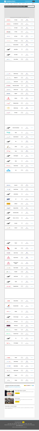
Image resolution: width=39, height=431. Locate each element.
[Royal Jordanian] (8, 267)
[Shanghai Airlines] (8, 286)
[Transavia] (8, 329)
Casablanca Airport (11, 1)
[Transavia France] (8, 333)
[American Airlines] (8, 44)
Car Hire (12, 423)
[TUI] (8, 338)
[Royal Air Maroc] (8, 257)
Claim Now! (17, 393)
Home (8, 423)
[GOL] (8, 141)
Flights (10, 423)
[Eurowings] (8, 112)
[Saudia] (8, 281)
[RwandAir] (8, 271)
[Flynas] (8, 132)
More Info (32, 36)
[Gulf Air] (8, 146)
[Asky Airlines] (8, 49)
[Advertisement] (19, 12)
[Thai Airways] (8, 325)
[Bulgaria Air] (8, 77)
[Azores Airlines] (8, 59)
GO (33, 1)
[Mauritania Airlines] (8, 212)
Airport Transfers (15, 423)
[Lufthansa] (8, 203)
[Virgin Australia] (8, 370)
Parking (19, 423)
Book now (17, 401)
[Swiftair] (8, 311)
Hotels (21, 423)
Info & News (23, 423)
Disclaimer (26, 423)
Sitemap (31, 423)
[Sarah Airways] (8, 276)
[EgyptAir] (8, 93)
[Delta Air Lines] (8, 89)
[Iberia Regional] (8, 155)
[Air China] (8, 31)
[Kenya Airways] (8, 165)
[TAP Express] (8, 321)
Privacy (28, 423)
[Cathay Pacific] (8, 81)
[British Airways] (8, 73)
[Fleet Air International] (8, 127)
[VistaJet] (8, 375)
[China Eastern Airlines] (8, 85)
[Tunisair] (8, 357)
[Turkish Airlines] (8, 361)
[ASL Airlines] (8, 54)
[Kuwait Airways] (8, 189)
